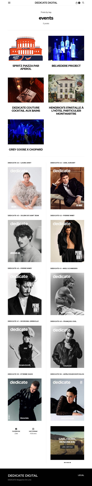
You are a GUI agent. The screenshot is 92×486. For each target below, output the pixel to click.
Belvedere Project (66, 65)
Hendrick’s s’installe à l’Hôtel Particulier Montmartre (66, 110)
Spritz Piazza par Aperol (26, 67)
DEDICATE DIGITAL (46, 2)
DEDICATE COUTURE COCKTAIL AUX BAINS (26, 109)
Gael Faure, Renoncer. (67, 440)
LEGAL (81, 475)
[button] (64, 462)
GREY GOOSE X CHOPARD (26, 149)
